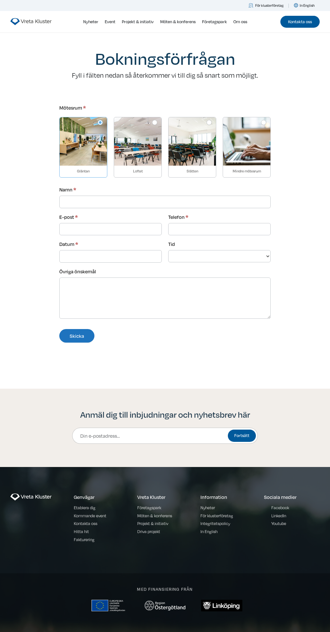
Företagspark (214, 21)
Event (110, 21)
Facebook (280, 507)
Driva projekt (148, 531)
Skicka (77, 336)
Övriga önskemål (77, 271)
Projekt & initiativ (138, 21)
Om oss (240, 21)
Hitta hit (81, 531)
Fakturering (84, 539)
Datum (68, 244)
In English (307, 5)
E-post (68, 217)
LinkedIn (278, 515)
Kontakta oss (300, 21)
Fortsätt (241, 435)
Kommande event (90, 515)
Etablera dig (84, 507)
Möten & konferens (178, 21)
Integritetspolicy (215, 523)
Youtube (278, 523)
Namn (67, 189)
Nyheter (90, 21)
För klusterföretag (269, 5)
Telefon (178, 217)
